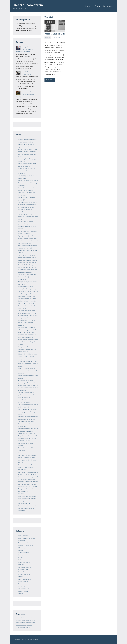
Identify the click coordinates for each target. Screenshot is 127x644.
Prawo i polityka (23, 569)
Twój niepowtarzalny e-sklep (26, 433)
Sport (20, 584)
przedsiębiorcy (26, 627)
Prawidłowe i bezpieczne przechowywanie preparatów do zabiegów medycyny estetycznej (28, 383)
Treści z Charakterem (28, 5)
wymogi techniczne (27, 625)
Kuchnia (20, 557)
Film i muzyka (22, 547)
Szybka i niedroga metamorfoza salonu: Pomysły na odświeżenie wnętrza (28, 363)
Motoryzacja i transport (25, 567)
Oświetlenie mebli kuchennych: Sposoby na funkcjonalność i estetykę (27, 356)
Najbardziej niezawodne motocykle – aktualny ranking (26, 94)
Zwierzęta (21, 593)
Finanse (97, 6)
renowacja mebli (27, 617)
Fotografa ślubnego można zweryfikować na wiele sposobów (26, 491)
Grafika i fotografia (23, 552)
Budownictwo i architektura (26, 538)
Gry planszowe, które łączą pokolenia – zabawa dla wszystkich (26, 209)
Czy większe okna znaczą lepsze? (28, 472)
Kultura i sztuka (23, 560)
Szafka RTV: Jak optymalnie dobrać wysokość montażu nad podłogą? (27, 371)
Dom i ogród (88, 6)
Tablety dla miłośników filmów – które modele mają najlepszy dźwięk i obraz (27, 277)
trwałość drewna (23, 620)
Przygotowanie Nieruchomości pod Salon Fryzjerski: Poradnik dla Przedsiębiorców (27, 438)
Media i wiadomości (24, 562)
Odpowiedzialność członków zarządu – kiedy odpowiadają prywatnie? (26, 171)
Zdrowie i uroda (107, 6)
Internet (20, 555)
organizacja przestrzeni (30, 622)
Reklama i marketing (24, 574)
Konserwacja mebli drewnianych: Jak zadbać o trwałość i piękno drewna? (28, 342)
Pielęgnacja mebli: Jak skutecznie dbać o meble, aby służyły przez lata (27, 349)
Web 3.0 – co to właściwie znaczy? (28, 180)
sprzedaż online (19, 625)
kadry (33, 617)
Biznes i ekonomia (23, 535)
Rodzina (20, 576)
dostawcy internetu (20, 622)
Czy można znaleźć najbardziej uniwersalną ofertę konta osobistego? (27, 467)
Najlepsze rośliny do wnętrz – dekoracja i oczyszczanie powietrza (27, 322)
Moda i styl (21, 564)
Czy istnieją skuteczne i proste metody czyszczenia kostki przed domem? (28, 412)
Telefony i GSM (22, 586)
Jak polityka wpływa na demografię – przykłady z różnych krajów (28, 216)
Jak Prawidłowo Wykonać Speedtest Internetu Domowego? (26, 424)
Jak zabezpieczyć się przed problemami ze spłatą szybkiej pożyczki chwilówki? (27, 395)
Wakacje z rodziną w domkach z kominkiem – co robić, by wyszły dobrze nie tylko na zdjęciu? (27, 455)
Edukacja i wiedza (23, 543)
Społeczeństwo (23, 581)
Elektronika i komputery (25, 545)
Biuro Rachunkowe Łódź (54, 34)
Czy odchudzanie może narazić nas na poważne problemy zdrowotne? (27, 508)
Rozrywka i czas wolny (24, 579)
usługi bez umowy (31, 620)
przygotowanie (19, 627)
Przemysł (21, 572)
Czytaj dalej (49, 79)
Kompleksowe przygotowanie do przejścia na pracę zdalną (24, 49)
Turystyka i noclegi (23, 588)
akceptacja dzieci (20, 617)
